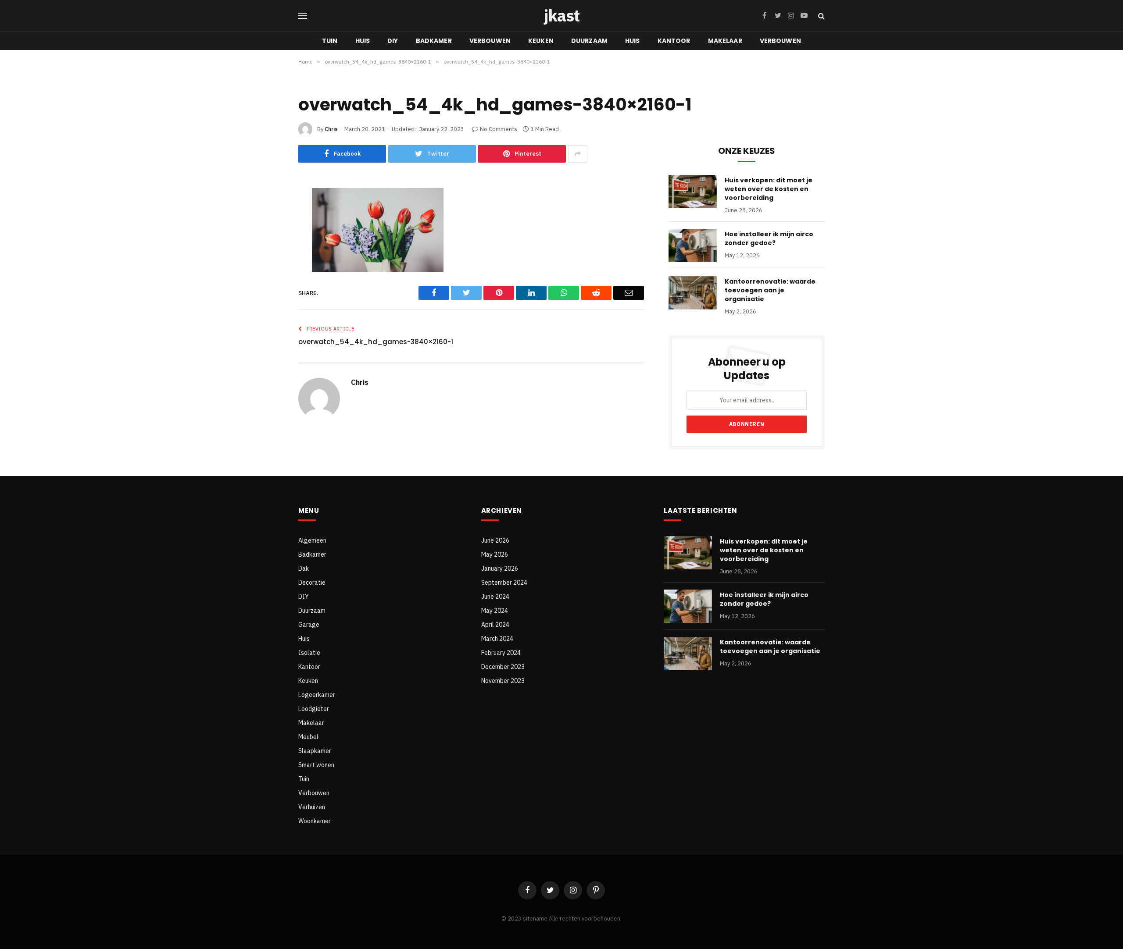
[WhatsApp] (269, 310)
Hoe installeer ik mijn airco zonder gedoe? (769, 238)
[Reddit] (269, 287)
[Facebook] (269, 219)
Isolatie (309, 653)
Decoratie (311, 582)
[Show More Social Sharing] (577, 154)
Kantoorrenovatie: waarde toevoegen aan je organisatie (770, 290)
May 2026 (494, 554)
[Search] (820, 16)
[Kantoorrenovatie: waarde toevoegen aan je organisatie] (693, 292)
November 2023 (503, 681)
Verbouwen (490, 40)
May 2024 (494, 611)
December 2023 (503, 667)
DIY (392, 40)
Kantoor (674, 40)
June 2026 (495, 540)
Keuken (541, 40)
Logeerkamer (316, 695)
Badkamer (434, 40)
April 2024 (495, 625)
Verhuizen (311, 807)
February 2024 (501, 653)
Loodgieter (313, 709)
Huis (362, 40)
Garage (308, 625)
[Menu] (302, 16)
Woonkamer (314, 821)
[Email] (269, 333)
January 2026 (499, 568)
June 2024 (495, 597)
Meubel (308, 737)
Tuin (330, 40)
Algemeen (312, 540)
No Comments (498, 129)
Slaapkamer (314, 751)
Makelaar (725, 40)
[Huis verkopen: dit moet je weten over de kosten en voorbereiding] (693, 191)
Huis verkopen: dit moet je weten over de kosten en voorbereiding (768, 189)
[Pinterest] (269, 264)
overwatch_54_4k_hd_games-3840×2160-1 (375, 341)
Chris (331, 129)
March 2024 (497, 639)
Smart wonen (316, 765)
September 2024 (504, 582)
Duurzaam (589, 40)
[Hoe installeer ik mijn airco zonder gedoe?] (693, 245)
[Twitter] (269, 241)
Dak (303, 568)
